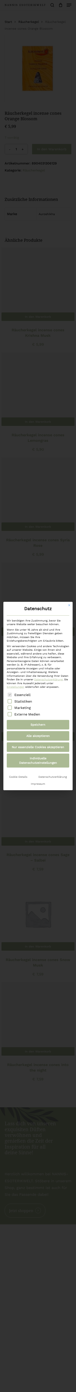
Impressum (38, 783)
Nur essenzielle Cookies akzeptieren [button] (38, 747)
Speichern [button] (38, 724)
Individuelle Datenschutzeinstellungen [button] (38, 760)
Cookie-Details (18, 776)
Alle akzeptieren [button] (38, 735)
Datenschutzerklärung (48, 679)
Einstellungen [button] (15, 686)
